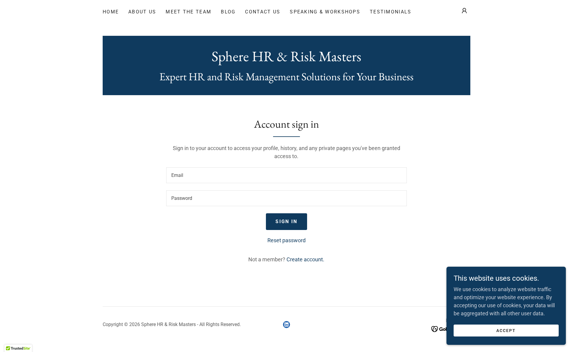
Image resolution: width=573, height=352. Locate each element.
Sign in (286, 221)
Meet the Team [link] (188, 12)
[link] (286, 59)
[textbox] (286, 175)
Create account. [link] (305, 259)
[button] (464, 11)
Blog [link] (228, 12)
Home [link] (111, 12)
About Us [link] (142, 12)
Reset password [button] (286, 240)
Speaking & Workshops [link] (325, 12)
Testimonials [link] (390, 12)
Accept (506, 330)
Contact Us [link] (262, 12)
